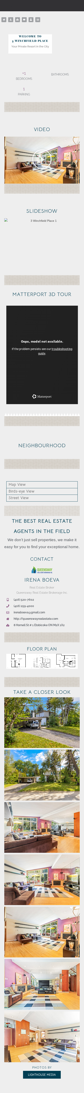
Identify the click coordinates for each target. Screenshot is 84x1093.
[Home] (3, 19)
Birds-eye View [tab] (21, 491)
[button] (42, 160)
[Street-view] (10, 19)
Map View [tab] (17, 484)
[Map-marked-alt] (17, 19)
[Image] (37, 19)
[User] (31, 19)
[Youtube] (24, 19)
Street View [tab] (19, 497)
